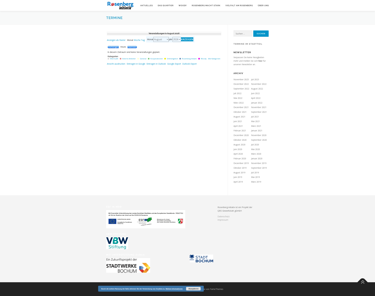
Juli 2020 (255, 144)
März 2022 (238, 102)
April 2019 (238, 181)
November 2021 (258, 107)
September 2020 (259, 139)
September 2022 (241, 88)
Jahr (170, 39)
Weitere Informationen (174, 289)
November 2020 (258, 135)
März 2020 (256, 153)
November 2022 (258, 84)
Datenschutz (224, 216)
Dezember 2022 (241, 84)
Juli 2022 (237, 93)
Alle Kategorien (214, 58)
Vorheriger (113, 47)
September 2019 (259, 167)
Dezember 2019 (241, 163)
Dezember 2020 (241, 135)
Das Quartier (166, 5)
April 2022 (255, 98)
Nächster (132, 47)
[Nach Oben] (362, 282)
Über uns (263, 5)
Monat (150, 39)
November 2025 (241, 79)
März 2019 (256, 181)
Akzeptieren (193, 288)
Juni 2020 (237, 149)
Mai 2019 (255, 177)
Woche (137, 40)
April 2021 (238, 126)
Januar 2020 (256, 158)
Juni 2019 (237, 177)
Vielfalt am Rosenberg (239, 5)
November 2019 (258, 163)
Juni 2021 (237, 121)
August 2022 (257, 88)
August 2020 (239, 144)
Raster (116, 40)
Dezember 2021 (241, 107)
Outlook (156, 64)
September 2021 (259, 112)
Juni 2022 (255, 93)
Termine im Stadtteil (247, 44)
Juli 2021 (255, 116)
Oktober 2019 (240, 167)
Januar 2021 (256, 130)
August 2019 (239, 172)
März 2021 (256, 126)
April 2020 (238, 153)
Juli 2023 (255, 79)
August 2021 (239, 116)
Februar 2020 (239, 158)
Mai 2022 (237, 98)
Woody (183, 5)
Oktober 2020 (240, 139)
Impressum (223, 219)
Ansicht (116, 64)
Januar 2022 (256, 102)
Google (136, 64)
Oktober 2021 (240, 112)
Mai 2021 (255, 121)
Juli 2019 (255, 172)
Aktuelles (146, 5)
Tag (143, 40)
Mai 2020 (255, 149)
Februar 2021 (239, 130)
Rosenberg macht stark (206, 5)
